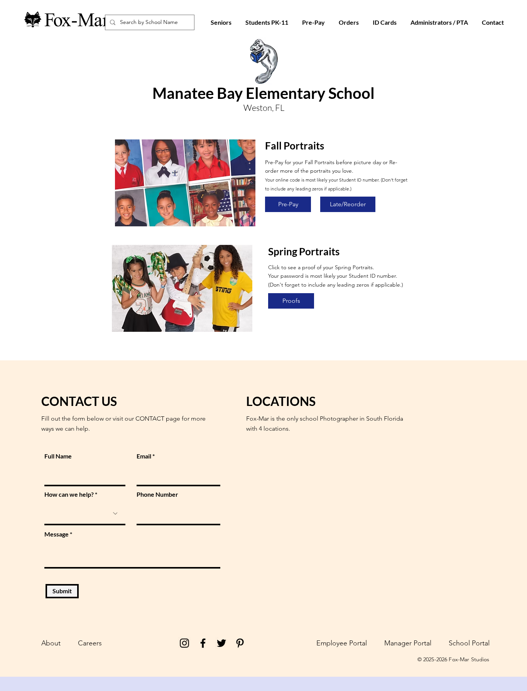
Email (144, 456)
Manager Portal (407, 643)
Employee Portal (341, 643)
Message (56, 534)
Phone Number (157, 494)
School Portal (469, 643)
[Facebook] (203, 643)
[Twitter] (221, 643)
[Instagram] (184, 643)
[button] (385, 22)
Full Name (58, 456)
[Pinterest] (240, 643)
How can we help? (69, 494)
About (51, 643)
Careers (90, 643)
